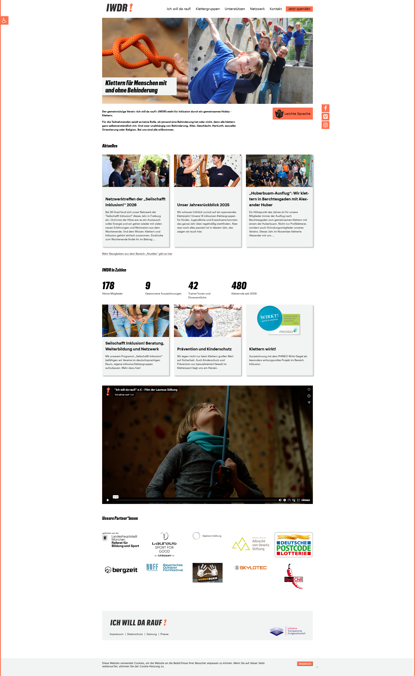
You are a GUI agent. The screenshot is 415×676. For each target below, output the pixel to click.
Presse (164, 634)
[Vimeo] (325, 117)
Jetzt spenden (299, 9)
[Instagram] (325, 125)
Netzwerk (257, 9)
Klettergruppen (208, 9)
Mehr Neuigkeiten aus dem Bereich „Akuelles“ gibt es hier (137, 253)
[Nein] (317, 667)
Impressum (117, 634)
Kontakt (276, 9)
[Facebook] (325, 108)
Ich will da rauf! (179, 9)
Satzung (152, 634)
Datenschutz (135, 634)
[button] (4, 20)
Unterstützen (235, 9)
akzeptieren (305, 663)
